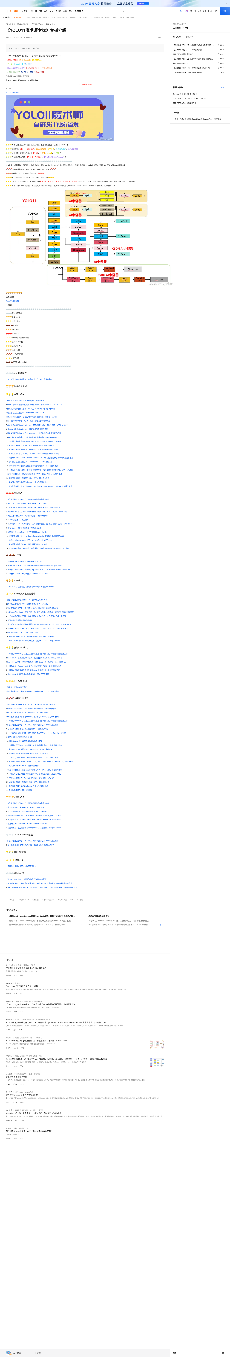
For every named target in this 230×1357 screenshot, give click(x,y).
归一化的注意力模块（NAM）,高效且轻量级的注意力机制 (28, 421)
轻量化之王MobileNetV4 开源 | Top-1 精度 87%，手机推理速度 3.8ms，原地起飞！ (39, 569)
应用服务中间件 (37, 1001)
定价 (51, 11)
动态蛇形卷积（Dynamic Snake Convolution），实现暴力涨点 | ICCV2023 (36, 536)
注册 (216, 11)
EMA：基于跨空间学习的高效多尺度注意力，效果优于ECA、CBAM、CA (34, 404)
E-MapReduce (62, 17)
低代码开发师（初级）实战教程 (185, 94)
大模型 (24, 11)
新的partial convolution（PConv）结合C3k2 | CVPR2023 (30, 540)
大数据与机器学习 (22, 24)
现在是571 (9, 1001)
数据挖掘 (37, 1074)
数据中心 (26, 965)
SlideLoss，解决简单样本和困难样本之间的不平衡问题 (28, 674)
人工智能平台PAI (37, 24)
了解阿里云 (79, 11)
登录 (224, 11)
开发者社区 (7, 17)
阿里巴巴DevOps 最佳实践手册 (184, 103)
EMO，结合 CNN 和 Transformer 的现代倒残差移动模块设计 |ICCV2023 (35, 565)
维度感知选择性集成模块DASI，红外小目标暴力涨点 (28, 482)
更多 (222, 87)
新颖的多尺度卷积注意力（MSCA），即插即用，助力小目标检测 (31, 408)
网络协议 (21, 1128)
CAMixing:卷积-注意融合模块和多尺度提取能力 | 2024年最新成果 (33, 466)
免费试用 (121, 17)
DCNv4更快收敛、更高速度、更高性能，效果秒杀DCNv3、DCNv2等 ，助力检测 (39, 548)
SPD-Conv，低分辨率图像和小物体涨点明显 (24, 528)
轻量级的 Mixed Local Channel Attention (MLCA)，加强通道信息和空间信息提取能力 (41, 457)
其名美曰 (9, 1037)
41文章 (38, 1353)
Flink (53, 17)
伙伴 (65, 11)
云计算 (33, 965)
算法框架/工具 (62, 900)
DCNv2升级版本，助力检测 (18, 519)
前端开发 (27, 1001)
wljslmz (8, 1128)
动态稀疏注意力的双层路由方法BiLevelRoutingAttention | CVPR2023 (35, 441)
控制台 (210, 11)
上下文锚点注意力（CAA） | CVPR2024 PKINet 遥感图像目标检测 (34, 453)
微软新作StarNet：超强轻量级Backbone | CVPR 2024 (28, 573)
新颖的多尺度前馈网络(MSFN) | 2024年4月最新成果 (28, 753)
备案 (204, 11)
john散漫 (9, 1074)
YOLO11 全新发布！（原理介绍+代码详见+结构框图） (27, 879)
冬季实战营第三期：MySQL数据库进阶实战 (189, 98)
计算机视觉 (35, 900)
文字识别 (40, 1110)
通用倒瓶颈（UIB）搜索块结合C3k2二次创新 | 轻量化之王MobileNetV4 (34, 819)
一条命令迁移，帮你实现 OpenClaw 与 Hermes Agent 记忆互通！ (197, 119)
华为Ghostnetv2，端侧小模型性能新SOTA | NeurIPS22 (28, 811)
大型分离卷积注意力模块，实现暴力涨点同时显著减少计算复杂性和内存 (34, 507)
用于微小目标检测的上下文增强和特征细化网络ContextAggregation (33, 437)
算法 (40, 1056)
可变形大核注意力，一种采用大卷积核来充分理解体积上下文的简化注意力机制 (37, 511)
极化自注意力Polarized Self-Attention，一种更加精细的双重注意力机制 (34, 433)
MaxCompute (36, 17)
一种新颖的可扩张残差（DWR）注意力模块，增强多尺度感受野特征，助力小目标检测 (41, 470)
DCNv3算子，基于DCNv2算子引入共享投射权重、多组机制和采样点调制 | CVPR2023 (40, 524)
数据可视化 (40, 1019)
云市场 (58, 11)
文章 (47, 24)
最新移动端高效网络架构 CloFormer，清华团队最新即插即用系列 (33, 449)
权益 (46, 11)
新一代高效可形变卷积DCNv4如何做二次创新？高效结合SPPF (31, 379)
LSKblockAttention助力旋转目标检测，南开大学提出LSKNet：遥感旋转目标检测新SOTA (41, 612)
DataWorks (72, 17)
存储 (19, 965)
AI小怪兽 (17, 1353)
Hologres (46, 17)
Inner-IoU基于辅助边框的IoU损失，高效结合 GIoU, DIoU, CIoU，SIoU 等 (35, 658)
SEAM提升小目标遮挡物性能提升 (20, 620)
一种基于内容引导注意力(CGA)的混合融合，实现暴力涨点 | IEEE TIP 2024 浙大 (38, 628)
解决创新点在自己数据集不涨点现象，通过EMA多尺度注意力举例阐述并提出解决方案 (39, 883)
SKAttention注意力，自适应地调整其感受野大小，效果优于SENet (32, 417)
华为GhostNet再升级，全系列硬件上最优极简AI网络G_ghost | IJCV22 (34, 815)
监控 (16, 1092)
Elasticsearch (83, 17)
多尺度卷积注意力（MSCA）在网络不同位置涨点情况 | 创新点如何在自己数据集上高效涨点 (42, 887)
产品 (31, 11)
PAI (91, 17)
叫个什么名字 (10, 965)
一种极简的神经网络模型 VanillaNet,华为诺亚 (25, 561)
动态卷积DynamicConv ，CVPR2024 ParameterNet (27, 532)
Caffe (72, 900)
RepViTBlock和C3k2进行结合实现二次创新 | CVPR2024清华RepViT (34, 640)
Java (21, 1092)
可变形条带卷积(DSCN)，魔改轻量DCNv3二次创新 (28, 544)
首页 (28, 17)
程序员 (17, 983)
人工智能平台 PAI (23, 900)
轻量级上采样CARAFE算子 (17, 687)
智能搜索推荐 (98, 17)
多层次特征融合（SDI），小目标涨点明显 (22, 632)
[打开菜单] (4, 11)
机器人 (31, 1037)
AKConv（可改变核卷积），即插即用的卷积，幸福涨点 (28, 503)
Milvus (107, 17)
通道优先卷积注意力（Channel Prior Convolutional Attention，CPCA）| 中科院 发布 (40, 486)
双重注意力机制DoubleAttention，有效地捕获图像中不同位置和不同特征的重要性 (38, 425)
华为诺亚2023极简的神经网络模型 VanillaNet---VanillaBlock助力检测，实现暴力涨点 (39, 624)
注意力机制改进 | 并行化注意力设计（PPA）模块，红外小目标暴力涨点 (35, 474)
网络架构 (39, 1037)
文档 (199, 11)
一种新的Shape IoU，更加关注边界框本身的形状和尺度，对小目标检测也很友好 (37, 653)
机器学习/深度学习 (48, 900)
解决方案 (38, 11)
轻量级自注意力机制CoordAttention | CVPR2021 (25, 412)
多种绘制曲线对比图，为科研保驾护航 (22, 866)
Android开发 (29, 1092)
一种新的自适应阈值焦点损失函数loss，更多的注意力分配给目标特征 (34, 670)
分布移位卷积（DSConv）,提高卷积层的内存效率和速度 (28, 499)
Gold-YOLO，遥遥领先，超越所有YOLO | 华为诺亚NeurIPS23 (31, 586)
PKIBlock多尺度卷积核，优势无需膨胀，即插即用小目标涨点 (31, 636)
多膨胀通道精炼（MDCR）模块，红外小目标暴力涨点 (29, 478)
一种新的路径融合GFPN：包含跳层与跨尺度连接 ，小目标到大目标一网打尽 (37, 616)
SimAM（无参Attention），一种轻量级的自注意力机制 (28, 429)
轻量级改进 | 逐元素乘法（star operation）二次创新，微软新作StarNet (34, 827)
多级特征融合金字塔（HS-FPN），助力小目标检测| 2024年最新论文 (32, 608)
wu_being (9, 983)
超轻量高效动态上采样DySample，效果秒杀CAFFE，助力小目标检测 (33, 691)
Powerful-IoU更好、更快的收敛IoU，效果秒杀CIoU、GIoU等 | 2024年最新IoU (36, 662)
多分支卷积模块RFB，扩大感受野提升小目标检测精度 (28, 515)
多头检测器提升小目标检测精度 (20, 790)
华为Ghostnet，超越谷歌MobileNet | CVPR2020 (26, 807)
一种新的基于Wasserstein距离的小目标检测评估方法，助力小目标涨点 (34, 666)
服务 (70, 11)
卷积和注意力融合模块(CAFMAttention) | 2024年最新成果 (30, 461)
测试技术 (49, 1019)
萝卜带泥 (9, 1092)
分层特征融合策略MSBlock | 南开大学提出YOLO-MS (27, 600)
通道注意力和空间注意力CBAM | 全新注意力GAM (25, 400)
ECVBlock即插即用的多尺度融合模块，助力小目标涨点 (28, 604)
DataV (114, 17)
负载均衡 (19, 1001)
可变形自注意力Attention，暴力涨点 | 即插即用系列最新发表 (31, 445)
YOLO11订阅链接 (12, 92)
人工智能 (80, 900)
